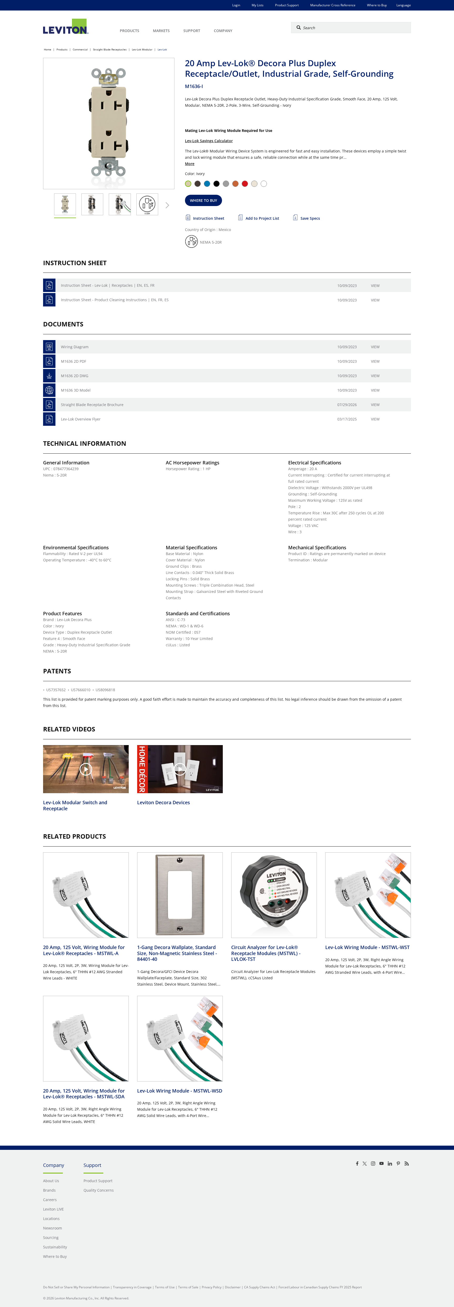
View (375, 285)
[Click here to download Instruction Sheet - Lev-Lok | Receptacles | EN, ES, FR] (49, 285)
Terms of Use (165, 1287)
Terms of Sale (188, 1287)
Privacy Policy (211, 1287)
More (189, 163)
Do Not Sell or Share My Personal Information (76, 1287)
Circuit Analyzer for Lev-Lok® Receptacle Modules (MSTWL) (266, 953)
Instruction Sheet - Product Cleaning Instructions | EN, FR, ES (115, 299)
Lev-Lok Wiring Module (367, 947)
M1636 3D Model (76, 390)
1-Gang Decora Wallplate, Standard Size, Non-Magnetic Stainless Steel (177, 953)
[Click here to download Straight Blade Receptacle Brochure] (49, 404)
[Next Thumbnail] (166, 205)
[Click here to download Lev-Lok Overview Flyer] (49, 419)
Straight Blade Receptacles (110, 49)
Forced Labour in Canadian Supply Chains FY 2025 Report (320, 1287)
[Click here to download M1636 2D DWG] (49, 375)
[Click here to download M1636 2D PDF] (49, 361)
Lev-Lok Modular (142, 49)
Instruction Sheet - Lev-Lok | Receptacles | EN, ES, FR (107, 285)
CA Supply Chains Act (259, 1287)
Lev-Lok (162, 49)
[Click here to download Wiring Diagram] (49, 346)
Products (62, 49)
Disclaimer (233, 1287)
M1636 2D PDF (73, 361)
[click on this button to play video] (86, 769)
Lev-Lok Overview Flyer (81, 419)
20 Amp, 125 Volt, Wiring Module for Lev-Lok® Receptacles (84, 950)
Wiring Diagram (75, 346)
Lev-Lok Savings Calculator (209, 140)
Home (47, 49)
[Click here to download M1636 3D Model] (49, 390)
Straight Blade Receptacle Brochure (92, 404)
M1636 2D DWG (74, 375)
